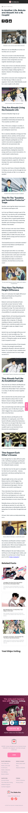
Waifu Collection (5, 770)
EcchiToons (4, 767)
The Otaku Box (5, 763)
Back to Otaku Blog (8, 6)
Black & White (5, 774)
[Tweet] (6, 21)
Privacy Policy (19, 782)
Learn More (12, 728)
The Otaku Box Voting (7, 782)
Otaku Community (14, 557)
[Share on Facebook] (3, 21)
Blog (17, 765)
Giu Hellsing (4, 772)
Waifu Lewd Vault (20, 763)
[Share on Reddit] (10, 21)
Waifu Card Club (5, 765)
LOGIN (14, 755)
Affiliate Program (5, 784)
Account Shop (5, 780)
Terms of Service (20, 780)
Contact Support (5, 786)
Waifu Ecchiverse (20, 767)
